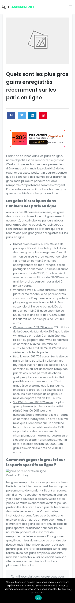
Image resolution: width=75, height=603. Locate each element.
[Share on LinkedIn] (32, 115)
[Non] (70, 590)
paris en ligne (15, 237)
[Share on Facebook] (11, 115)
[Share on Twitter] (22, 115)
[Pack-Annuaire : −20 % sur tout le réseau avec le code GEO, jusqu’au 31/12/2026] (37, 138)
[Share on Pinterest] (43, 115)
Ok (38, 597)
